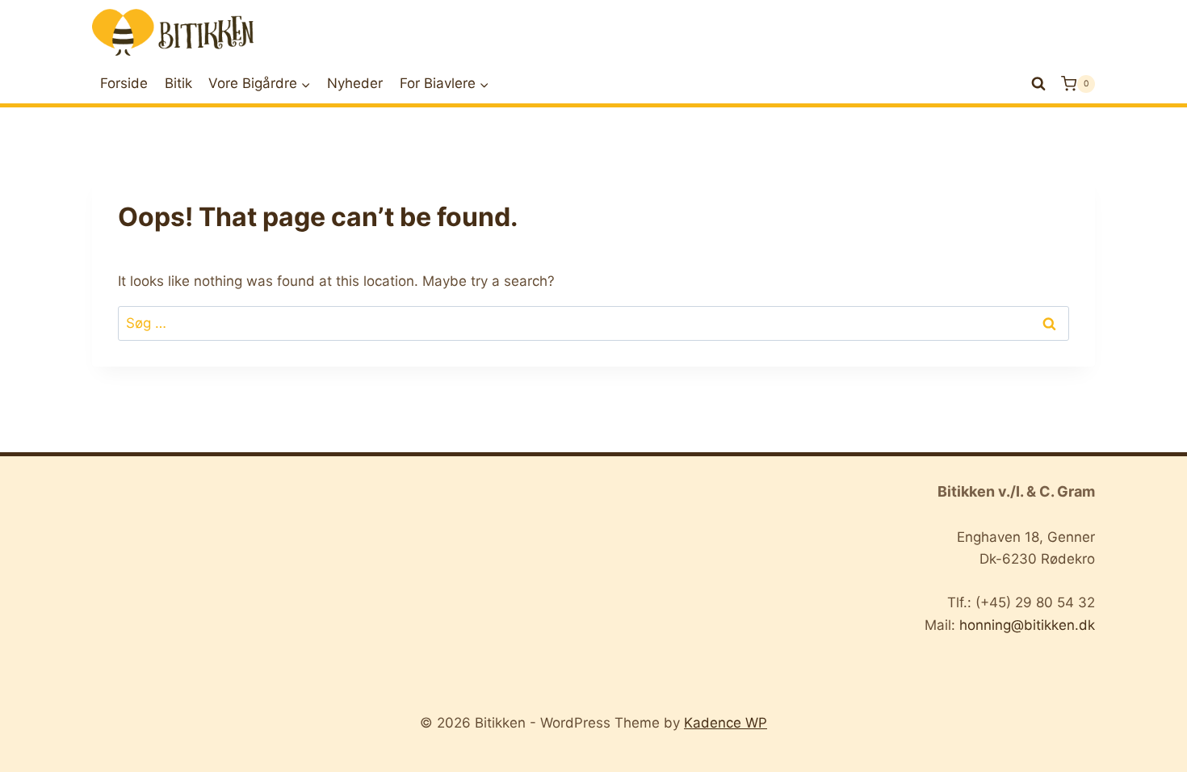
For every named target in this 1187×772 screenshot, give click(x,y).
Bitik (178, 83)
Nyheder (355, 83)
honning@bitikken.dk (1027, 625)
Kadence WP (725, 723)
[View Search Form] (1038, 84)
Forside (124, 83)
